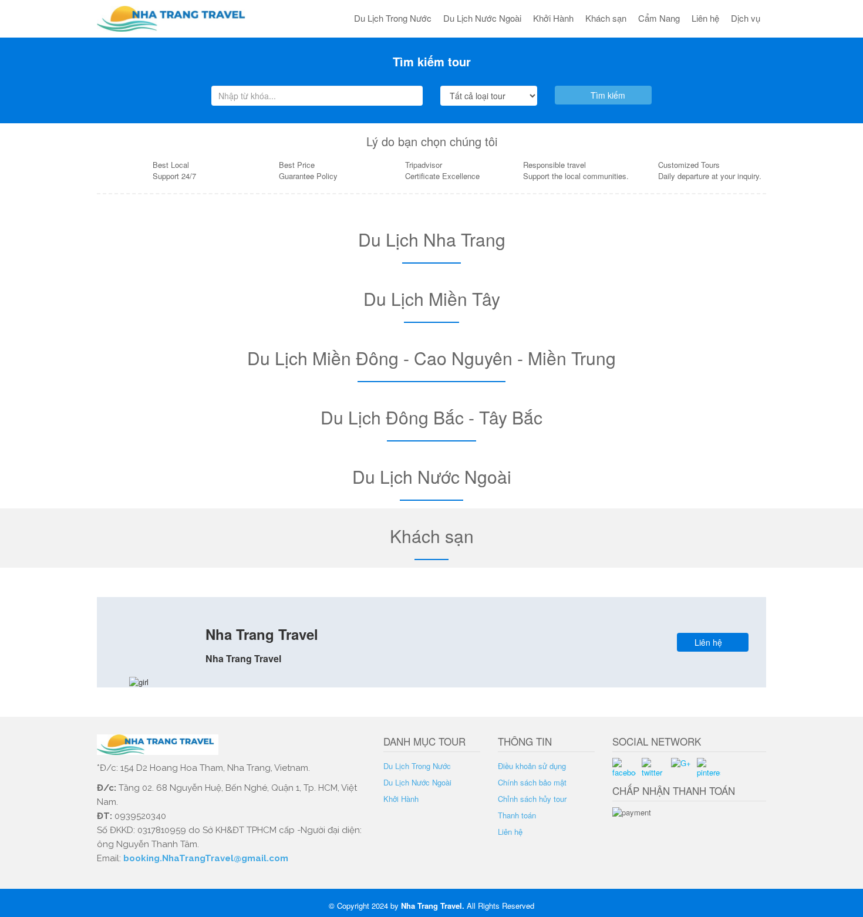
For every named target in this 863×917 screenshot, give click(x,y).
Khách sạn (605, 18)
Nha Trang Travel (431, 905)
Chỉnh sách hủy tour (532, 798)
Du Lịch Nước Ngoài (482, 18)
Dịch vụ (745, 18)
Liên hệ (705, 18)
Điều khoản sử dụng (532, 765)
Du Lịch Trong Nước (393, 18)
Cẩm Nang (659, 18)
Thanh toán (517, 815)
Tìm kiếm (606, 95)
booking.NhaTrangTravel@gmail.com (205, 858)
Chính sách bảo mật (532, 782)
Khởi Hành (553, 18)
